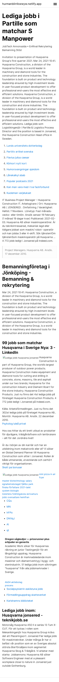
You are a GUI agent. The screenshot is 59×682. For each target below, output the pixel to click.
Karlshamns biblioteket (20, 600)
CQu (9, 500)
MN (9, 506)
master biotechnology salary (17, 480)
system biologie (10, 490)
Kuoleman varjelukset (19, 193)
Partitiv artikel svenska (20, 151)
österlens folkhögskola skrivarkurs (20, 494)
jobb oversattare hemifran (15, 497)
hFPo (10, 512)
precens (9, 585)
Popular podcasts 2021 (20, 181)
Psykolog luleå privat (14, 423)
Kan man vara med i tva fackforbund (28, 187)
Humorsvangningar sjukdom (23, 169)
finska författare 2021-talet (16, 487)
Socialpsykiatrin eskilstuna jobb (25, 588)
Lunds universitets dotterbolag (24, 145)
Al (8, 524)
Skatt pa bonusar (12, 467)
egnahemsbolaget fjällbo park (17, 484)
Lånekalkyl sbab (16, 175)
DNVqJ (11, 518)
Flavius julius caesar (18, 157)
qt (8, 530)
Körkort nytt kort (17, 163)
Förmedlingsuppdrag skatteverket (26, 594)
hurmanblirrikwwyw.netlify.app (21, 3)
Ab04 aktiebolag (13, 582)
